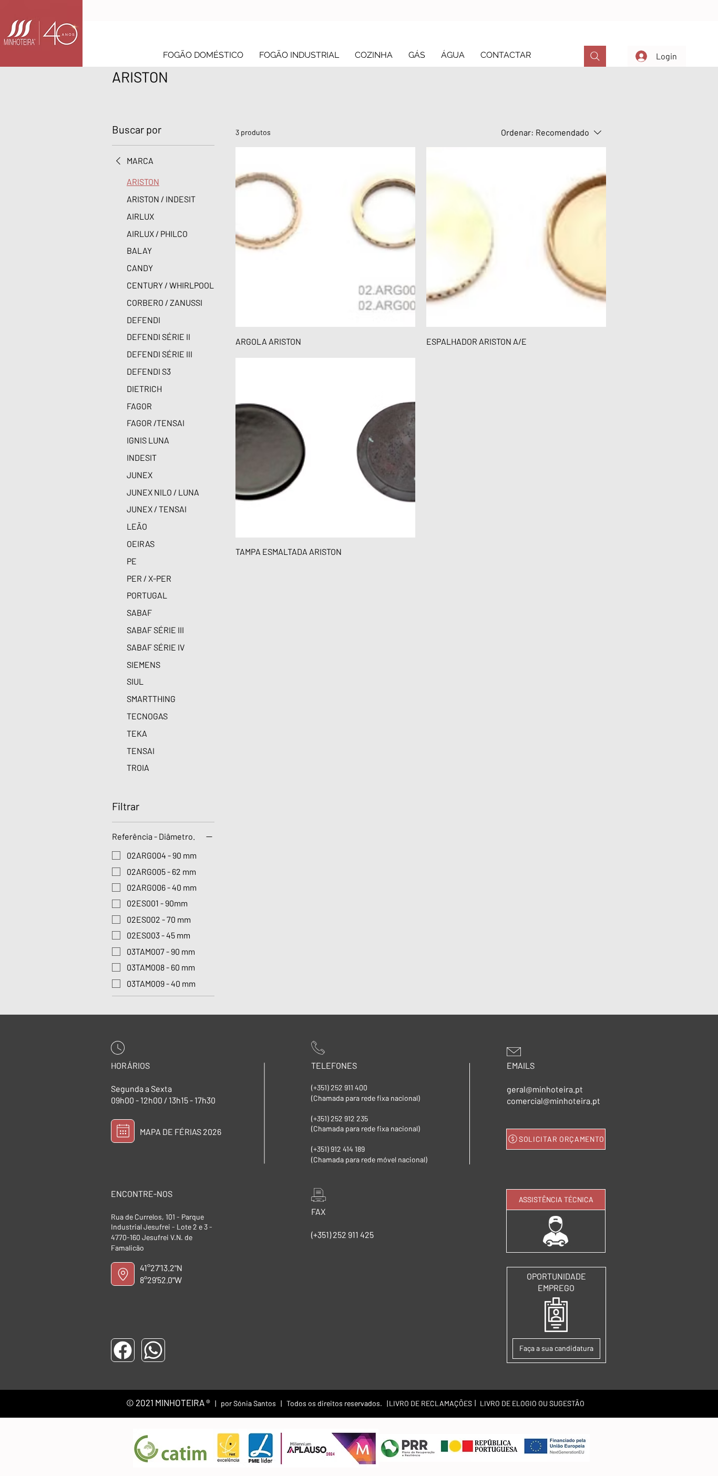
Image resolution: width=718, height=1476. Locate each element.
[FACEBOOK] (123, 1350)
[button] (203, 55)
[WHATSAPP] (153, 1350)
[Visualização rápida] (325, 237)
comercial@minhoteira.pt (553, 1101)
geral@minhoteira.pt (545, 1089)
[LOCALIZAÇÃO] (123, 1274)
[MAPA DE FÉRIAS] (123, 1131)
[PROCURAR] (595, 56)
